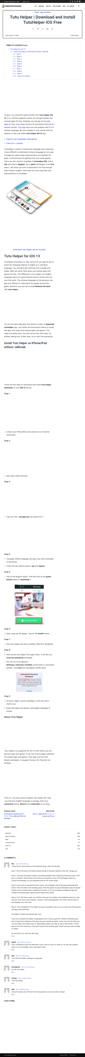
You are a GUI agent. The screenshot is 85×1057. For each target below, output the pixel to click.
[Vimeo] (77, 1)
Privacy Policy (64, 1055)
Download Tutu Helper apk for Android (29, 250)
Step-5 (19, 64)
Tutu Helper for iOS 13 (17, 49)
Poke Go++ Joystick (14, 143)
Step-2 (19, 56)
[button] (79, 6)
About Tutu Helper (24, 76)
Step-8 (19, 71)
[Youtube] (79, 1)
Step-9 (19, 73)
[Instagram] (72, 1)
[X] (75, 1)
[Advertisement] (29, 99)
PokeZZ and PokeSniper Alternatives (21, 139)
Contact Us (73, 1055)
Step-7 (19, 69)
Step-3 (19, 59)
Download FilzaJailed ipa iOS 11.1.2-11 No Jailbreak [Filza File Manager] (15, 816)
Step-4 (19, 61)
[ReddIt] (42, 29)
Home (37, 12)
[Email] (47, 29)
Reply (12, 936)
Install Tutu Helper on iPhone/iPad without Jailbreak (30, 51)
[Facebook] (70, 1)
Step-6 (19, 66)
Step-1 (19, 54)
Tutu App (21, 127)
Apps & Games (45, 12)
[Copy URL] (52, 29)
